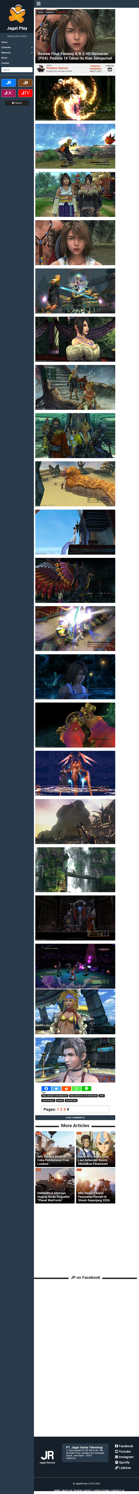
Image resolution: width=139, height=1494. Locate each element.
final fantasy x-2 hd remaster (83, 1096)
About (4, 58)
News (38, 1133)
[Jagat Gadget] (25, 85)
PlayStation (61, 12)
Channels (6, 47)
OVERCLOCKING (101, 1490)
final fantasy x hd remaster (54, 1096)
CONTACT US (117, 1490)
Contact (5, 63)
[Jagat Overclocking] (8, 95)
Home (4, 42)
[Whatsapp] (76, 1088)
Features (49, 12)
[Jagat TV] (25, 95)
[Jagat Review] (8, 85)
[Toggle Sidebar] (39, 3)
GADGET (87, 1490)
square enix (71, 1101)
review (60, 1101)
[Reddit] (66, 1088)
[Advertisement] (86, 1256)
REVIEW (78, 1490)
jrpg (101, 1096)
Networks (6, 52)
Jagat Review (47, 1462)
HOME (57, 1490)
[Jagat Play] (75, 100)
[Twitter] (56, 1088)
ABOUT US (67, 1490)
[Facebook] (46, 1088)
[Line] (86, 1088)
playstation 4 (48, 1101)
